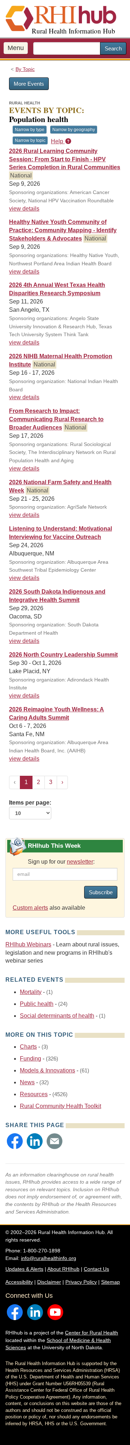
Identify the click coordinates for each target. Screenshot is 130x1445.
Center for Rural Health (91, 1333)
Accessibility (19, 1282)
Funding (30, 1058)
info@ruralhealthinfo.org (48, 1258)
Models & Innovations (47, 1070)
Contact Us (96, 1269)
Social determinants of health (57, 1016)
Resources (34, 1094)
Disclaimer (49, 1282)
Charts (28, 1047)
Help (58, 141)
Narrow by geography (73, 129)
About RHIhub (63, 1269)
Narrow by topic (30, 140)
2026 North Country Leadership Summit (63, 655)
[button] (14, 1141)
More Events (29, 84)
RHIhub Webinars (28, 944)
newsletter (80, 862)
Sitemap (110, 1282)
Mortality (31, 992)
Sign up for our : (61, 862)
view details (24, 209)
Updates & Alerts (24, 1269)
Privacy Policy (81, 1282)
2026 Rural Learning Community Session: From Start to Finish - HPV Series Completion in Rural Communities (64, 159)
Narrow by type (29, 129)
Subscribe (101, 892)
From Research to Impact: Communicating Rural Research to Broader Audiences (56, 419)
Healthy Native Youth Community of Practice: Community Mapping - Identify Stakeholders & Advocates (63, 230)
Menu (16, 47)
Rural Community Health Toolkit (60, 1106)
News (27, 1082)
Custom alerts (30, 908)
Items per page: (30, 803)
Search (113, 48)
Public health (36, 1004)
